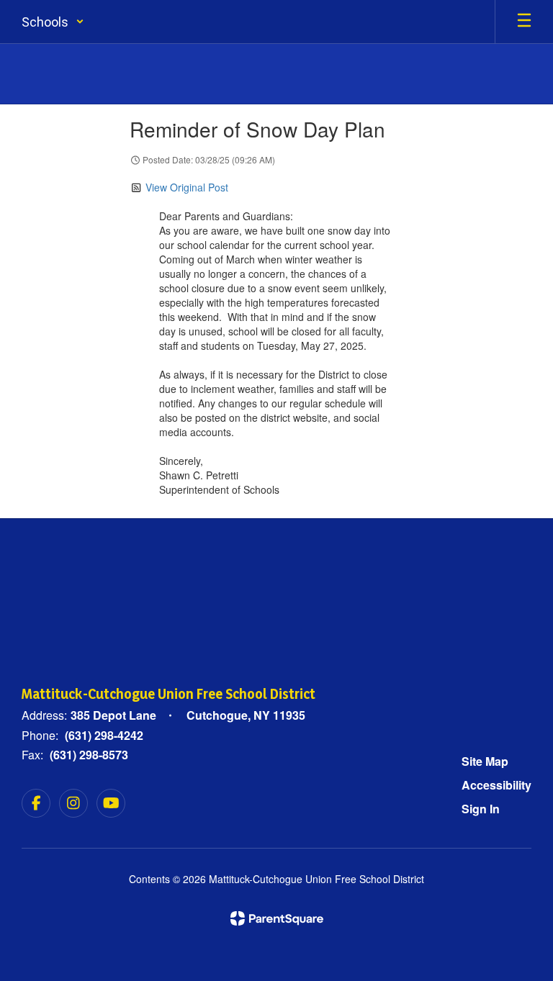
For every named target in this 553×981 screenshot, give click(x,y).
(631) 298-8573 (89, 754)
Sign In (481, 808)
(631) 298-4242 (104, 735)
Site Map (485, 761)
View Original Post (186, 187)
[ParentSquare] (277, 918)
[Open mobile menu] (524, 21)
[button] (53, 21)
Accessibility (496, 785)
